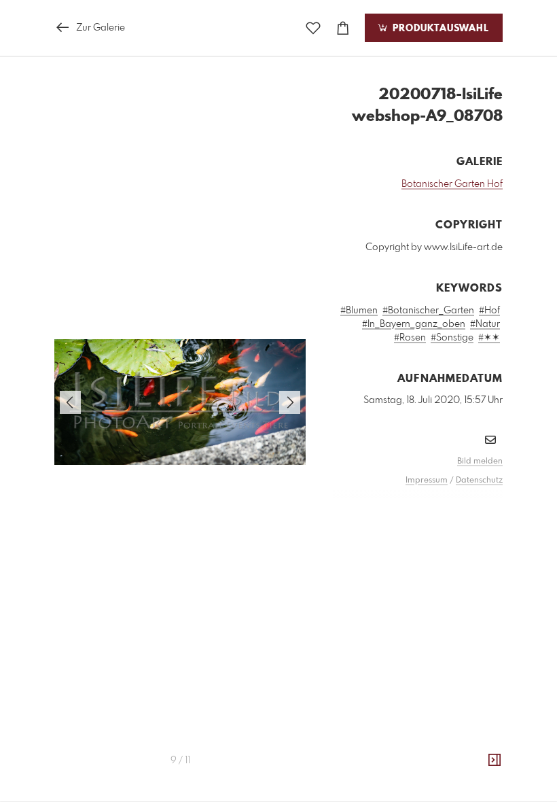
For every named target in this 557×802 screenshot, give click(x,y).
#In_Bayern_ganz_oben (413, 324)
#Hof (489, 310)
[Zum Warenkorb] (343, 28)
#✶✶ (489, 338)
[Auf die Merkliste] (313, 28)
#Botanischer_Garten (428, 310)
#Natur (485, 324)
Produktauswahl (439, 28)
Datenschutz (479, 480)
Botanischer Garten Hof (452, 184)
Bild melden (480, 461)
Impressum (427, 480)
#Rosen (410, 338)
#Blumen (359, 310)
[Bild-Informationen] (494, 760)
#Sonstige (452, 338)
